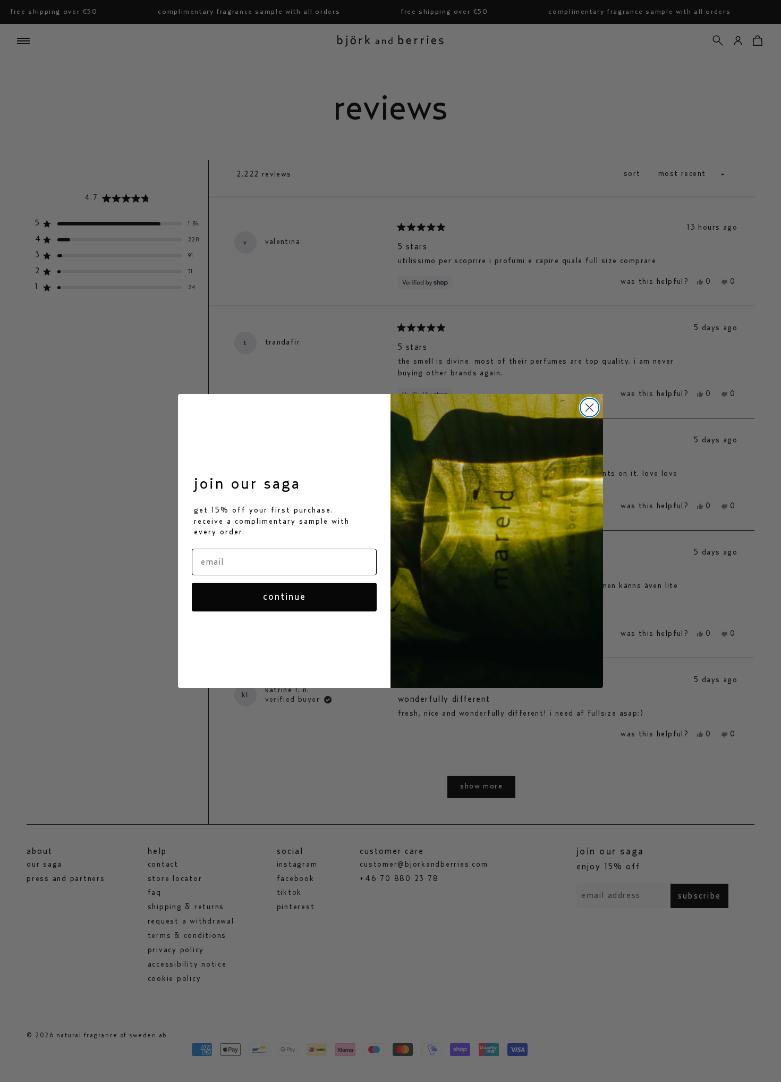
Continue (284, 597)
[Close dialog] (589, 407)
